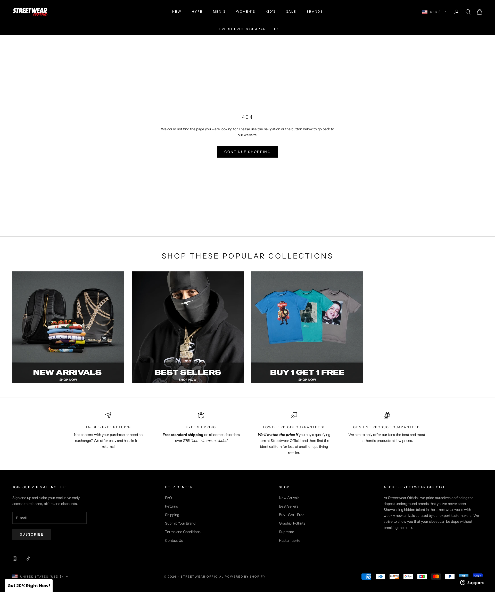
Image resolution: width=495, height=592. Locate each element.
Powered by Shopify (245, 576)
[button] (29, 585)
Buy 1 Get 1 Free (291, 514)
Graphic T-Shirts (292, 523)
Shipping (172, 514)
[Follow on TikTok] (28, 558)
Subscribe (32, 534)
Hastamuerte (289, 540)
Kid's (271, 11)
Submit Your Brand (180, 523)
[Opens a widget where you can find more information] (472, 583)
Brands (315, 11)
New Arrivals (289, 497)
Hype (197, 11)
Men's (219, 11)
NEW (177, 11)
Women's (245, 11)
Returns (171, 506)
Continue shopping (247, 152)
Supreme (286, 531)
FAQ (168, 497)
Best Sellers (288, 506)
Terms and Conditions (183, 531)
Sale (291, 11)
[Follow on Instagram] (15, 558)
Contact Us (174, 540)
